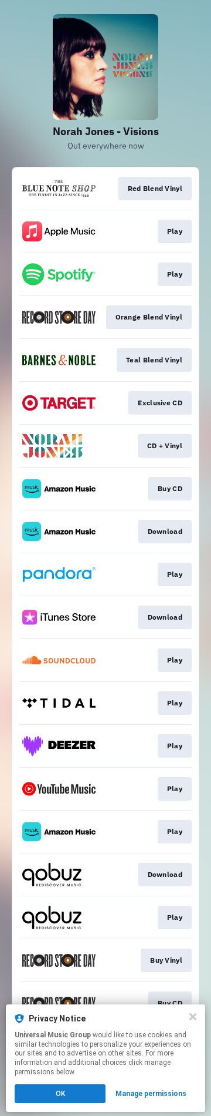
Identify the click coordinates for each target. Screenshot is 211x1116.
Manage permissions (150, 1094)
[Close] (192, 1016)
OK (60, 1094)
